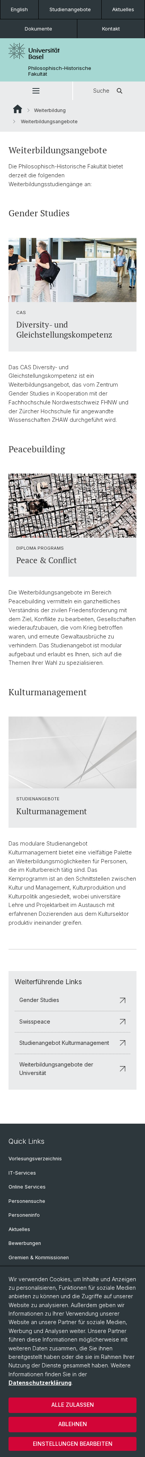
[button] (36, 91)
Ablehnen (72, 1424)
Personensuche (27, 1201)
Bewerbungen (25, 1243)
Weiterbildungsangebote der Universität (56, 1068)
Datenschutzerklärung (40, 1382)
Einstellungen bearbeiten (73, 1443)
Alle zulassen (72, 1404)
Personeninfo (24, 1215)
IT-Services (22, 1173)
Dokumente (38, 28)
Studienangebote (70, 9)
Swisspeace (34, 1021)
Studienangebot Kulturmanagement (64, 1042)
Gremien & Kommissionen (39, 1257)
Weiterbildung (50, 110)
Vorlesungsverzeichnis (35, 1159)
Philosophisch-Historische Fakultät (59, 71)
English (19, 9)
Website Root (17, 109)
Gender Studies (39, 1000)
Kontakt (111, 28)
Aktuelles (123, 9)
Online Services (27, 1187)
